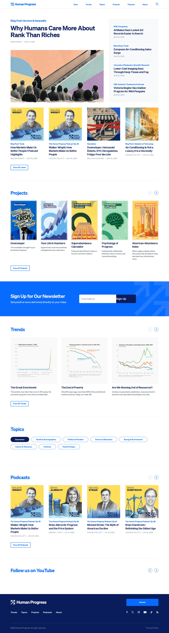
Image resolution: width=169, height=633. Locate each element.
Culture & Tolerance (23, 446)
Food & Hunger (69, 446)
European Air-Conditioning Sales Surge (132, 51)
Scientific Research (141, 65)
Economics (19, 439)
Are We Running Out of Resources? (132, 387)
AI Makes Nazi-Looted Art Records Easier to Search (128, 31)
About (145, 4)
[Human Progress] (68, 602)
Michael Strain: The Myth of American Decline (103, 526)
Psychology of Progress (110, 245)
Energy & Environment (133, 439)
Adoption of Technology (144, 144)
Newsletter (91, 144)
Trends (88, 4)
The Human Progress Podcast (61, 144)
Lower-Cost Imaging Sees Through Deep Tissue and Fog (131, 70)
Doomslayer (18, 243)
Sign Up (121, 298)
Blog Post (16, 20)
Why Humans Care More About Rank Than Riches (53, 31)
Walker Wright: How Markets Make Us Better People (63, 151)
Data (76, 4)
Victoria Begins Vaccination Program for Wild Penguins (130, 89)
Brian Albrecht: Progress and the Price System (63, 526)
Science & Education (103, 439)
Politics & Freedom (76, 439)
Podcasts (20, 477)
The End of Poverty (72, 387)
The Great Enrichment (23, 387)
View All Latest (19, 167)
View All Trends (19, 403)
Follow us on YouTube (33, 570)
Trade (126, 45)
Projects (116, 4)
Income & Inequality (34, 20)
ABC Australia (119, 84)
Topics (102, 4)
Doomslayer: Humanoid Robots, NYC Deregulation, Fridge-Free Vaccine (102, 151)
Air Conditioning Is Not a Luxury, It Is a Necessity (139, 149)
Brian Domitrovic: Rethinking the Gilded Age (140, 526)
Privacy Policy (152, 628)
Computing (122, 26)
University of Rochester (123, 65)
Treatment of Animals (135, 84)
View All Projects (20, 268)
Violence (47, 446)
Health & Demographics (46, 439)
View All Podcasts (20, 545)
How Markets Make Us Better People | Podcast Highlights (24, 151)
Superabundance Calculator (81, 245)
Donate (142, 602)
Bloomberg (118, 45)
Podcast (131, 4)
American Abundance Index (145, 245)
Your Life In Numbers (53, 243)
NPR (115, 26)
